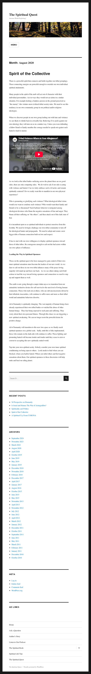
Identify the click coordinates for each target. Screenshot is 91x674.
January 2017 (16, 484)
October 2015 (16, 491)
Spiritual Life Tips (16, 653)
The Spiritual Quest (23, 14)
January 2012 (16, 524)
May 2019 (15, 461)
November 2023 (17, 441)
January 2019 (16, 464)
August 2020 (16, 448)
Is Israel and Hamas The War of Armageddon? (28, 405)
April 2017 (15, 481)
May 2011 (15, 541)
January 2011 (16, 551)
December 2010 (17, 554)
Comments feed (17, 587)
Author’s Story (14, 636)
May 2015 (15, 498)
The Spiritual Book (16, 648)
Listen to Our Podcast (17, 642)
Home (11, 624)
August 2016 (16, 488)
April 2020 (15, 451)
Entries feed (15, 584)
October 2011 (16, 531)
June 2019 (15, 458)
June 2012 (15, 514)
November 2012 (17, 508)
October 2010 (16, 557)
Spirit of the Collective (29, 73)
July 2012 (15, 511)
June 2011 (15, 537)
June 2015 (15, 494)
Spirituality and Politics (20, 408)
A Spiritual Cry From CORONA (23, 415)
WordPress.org (17, 590)
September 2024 (17, 438)
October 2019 (16, 455)
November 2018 (17, 471)
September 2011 (17, 534)
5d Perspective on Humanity (22, 402)
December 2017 (17, 478)
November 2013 (17, 501)
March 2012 (16, 521)
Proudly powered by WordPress (34, 667)
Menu (14, 45)
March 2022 (16, 445)
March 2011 (16, 544)
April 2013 (15, 504)
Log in (13, 580)
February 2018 (17, 474)
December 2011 (17, 527)
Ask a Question (15, 630)
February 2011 (17, 547)
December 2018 (17, 468)
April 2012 (15, 518)
